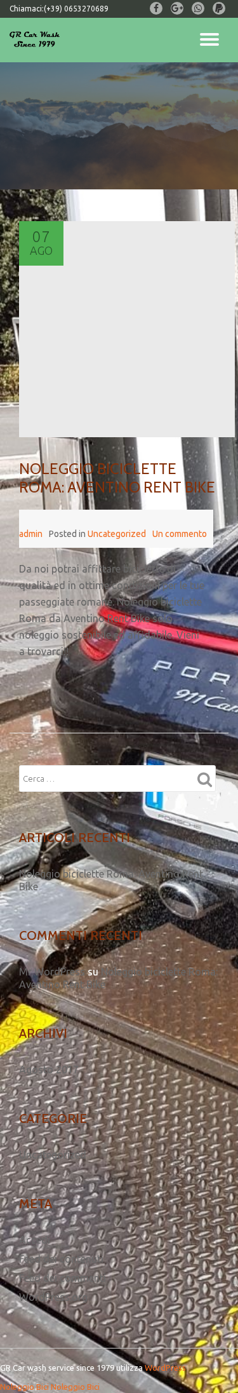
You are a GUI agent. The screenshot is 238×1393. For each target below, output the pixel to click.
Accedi (34, 1240)
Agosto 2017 (49, 1069)
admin (31, 534)
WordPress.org (53, 1297)
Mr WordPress (52, 971)
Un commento (179, 534)
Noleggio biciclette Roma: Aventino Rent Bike (117, 477)
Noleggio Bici (24, 1386)
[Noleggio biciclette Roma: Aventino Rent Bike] (127, 329)
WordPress (165, 1367)
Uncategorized (117, 534)
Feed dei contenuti (61, 1259)
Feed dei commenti (62, 1278)
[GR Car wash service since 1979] (37, 40)
